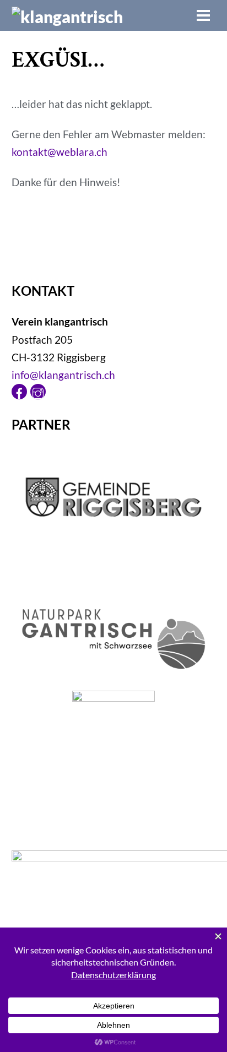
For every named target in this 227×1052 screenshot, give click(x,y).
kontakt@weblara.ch (59, 151)
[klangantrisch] (67, 16)
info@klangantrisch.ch (63, 374)
